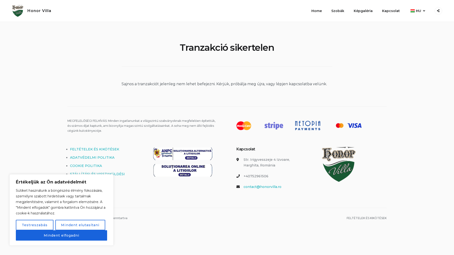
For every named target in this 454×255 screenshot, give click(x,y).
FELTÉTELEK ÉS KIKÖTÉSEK (94, 149)
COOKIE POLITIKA (86, 166)
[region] (61, 210)
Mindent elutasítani (80, 225)
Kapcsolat (391, 11)
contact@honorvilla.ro (262, 187)
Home (316, 11)
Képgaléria (363, 11)
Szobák (337, 11)
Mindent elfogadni (61, 235)
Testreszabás (35, 225)
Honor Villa (39, 10)
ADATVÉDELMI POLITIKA (92, 157)
